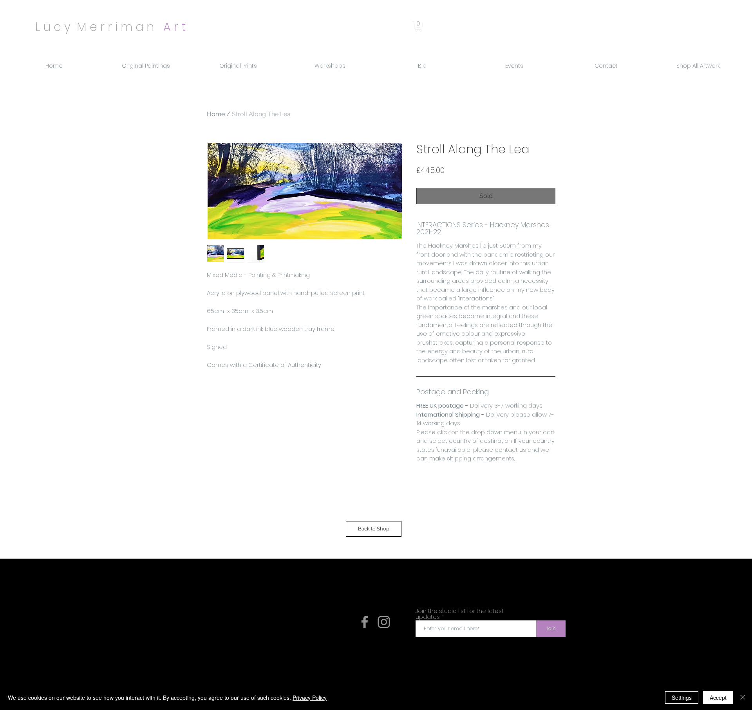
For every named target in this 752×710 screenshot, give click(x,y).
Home (216, 114)
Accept (718, 697)
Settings (682, 697)
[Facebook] (364, 622)
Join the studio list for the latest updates (460, 614)
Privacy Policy (310, 697)
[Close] (742, 697)
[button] (418, 26)
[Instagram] (384, 622)
